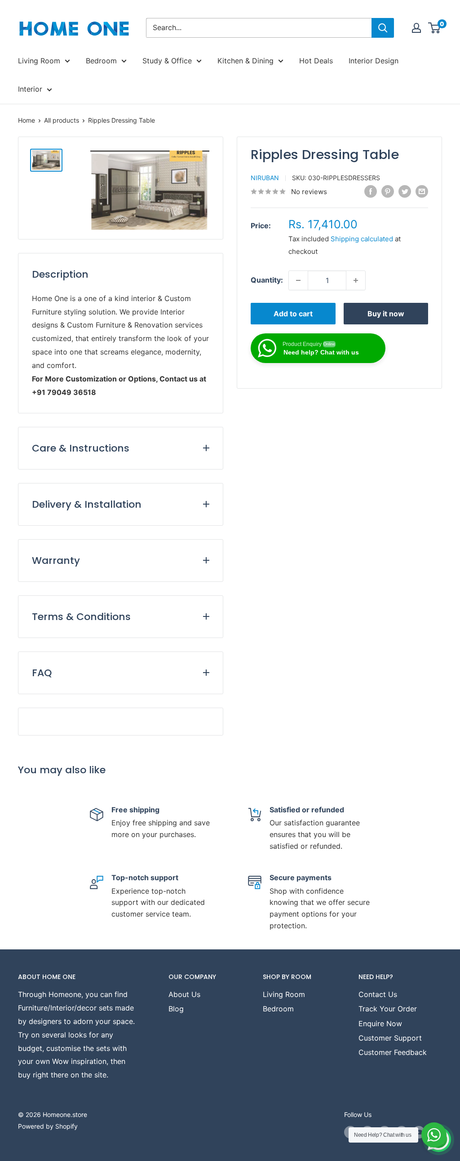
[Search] (383, 28)
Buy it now (385, 313)
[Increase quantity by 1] (355, 280)
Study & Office (167, 60)
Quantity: (267, 279)
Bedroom (101, 60)
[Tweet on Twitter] (404, 191)
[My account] (416, 28)
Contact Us (377, 994)
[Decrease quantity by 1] (298, 280)
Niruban (265, 178)
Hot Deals (316, 60)
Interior (30, 88)
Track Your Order (387, 1008)
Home (26, 120)
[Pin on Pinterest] (387, 191)
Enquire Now (380, 1023)
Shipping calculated (362, 239)
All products (61, 120)
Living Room (39, 60)
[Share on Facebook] (370, 191)
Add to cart (293, 313)
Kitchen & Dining (245, 60)
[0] (434, 27)
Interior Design (373, 60)
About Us (184, 994)
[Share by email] (422, 191)
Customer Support (390, 1037)
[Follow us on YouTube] (418, 1132)
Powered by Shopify (48, 1126)
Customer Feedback (392, 1052)
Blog (176, 1008)
